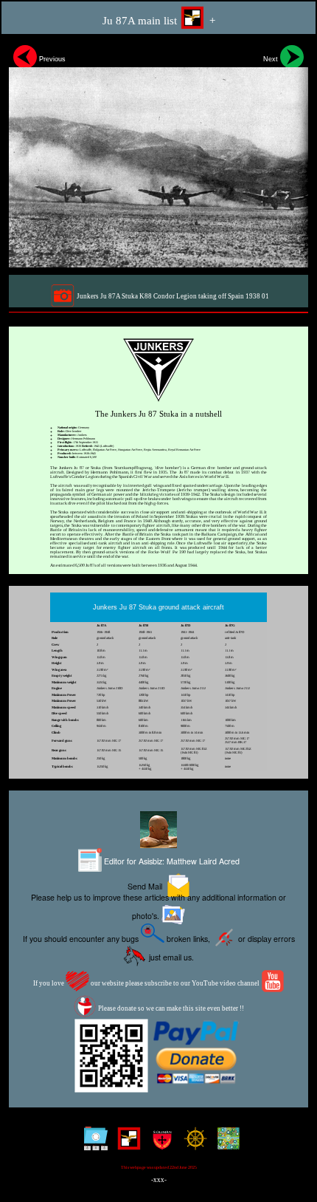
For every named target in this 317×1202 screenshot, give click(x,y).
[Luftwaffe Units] (126, 1144)
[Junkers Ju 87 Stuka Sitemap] (92, 1144)
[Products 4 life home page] (225, 1144)
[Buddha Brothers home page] (192, 1144)
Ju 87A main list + (158, 21)
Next (271, 59)
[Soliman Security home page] (159, 1144)
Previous (51, 59)
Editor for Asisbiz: (171, 861)
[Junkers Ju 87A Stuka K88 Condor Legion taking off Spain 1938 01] (158, 154)
